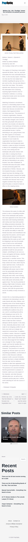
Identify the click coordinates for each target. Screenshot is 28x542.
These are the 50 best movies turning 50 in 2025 (13, 477)
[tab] (12, 443)
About (10, 521)
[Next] (24, 430)
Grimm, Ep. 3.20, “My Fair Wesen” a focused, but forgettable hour (7, 398)
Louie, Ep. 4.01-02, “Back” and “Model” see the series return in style (20, 398)
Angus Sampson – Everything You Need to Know (13, 505)
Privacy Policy (14, 526)
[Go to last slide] (4, 430)
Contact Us (16, 521)
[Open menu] (24, 3)
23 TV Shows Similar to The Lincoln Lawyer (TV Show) (13, 498)
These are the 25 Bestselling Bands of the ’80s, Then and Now (14, 484)
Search (3, 456)
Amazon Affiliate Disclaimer (14, 524)
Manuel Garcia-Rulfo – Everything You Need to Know (14, 491)
